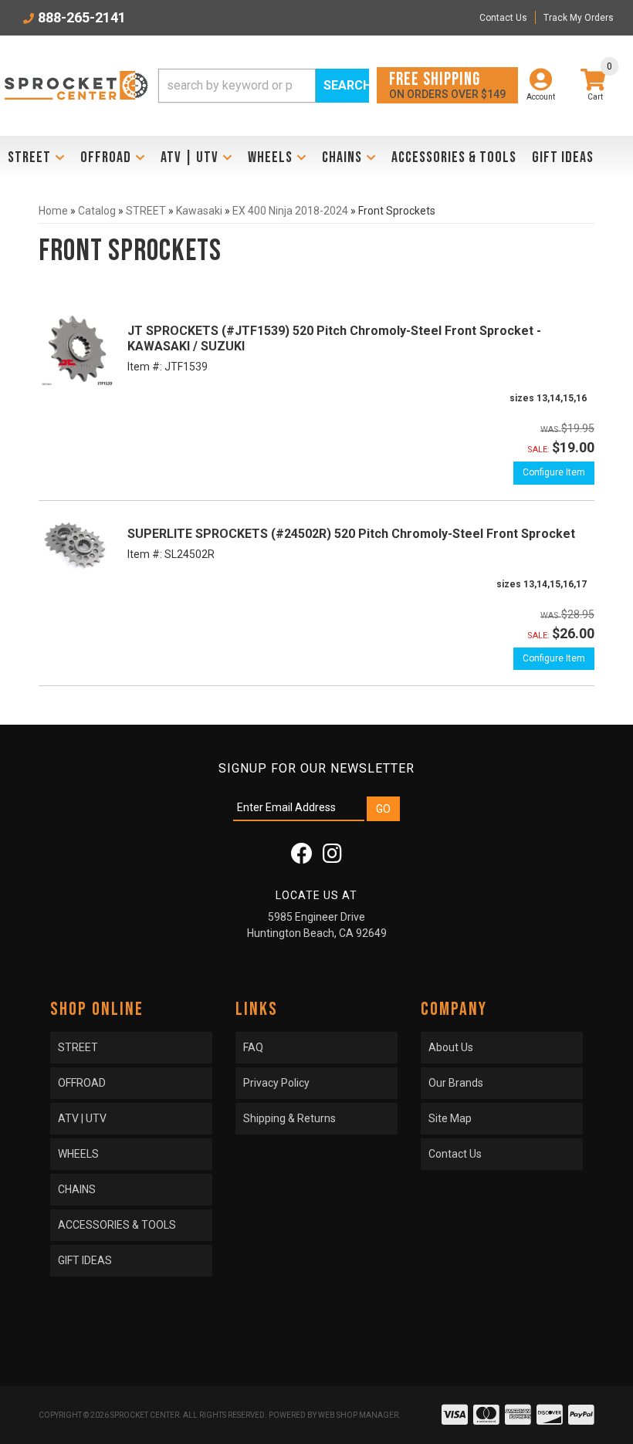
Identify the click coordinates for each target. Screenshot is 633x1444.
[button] (263, 86)
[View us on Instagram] (332, 857)
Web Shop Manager (358, 1415)
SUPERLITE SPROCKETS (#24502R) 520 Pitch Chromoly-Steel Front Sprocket (351, 533)
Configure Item (554, 472)
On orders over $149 (447, 84)
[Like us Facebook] (302, 857)
